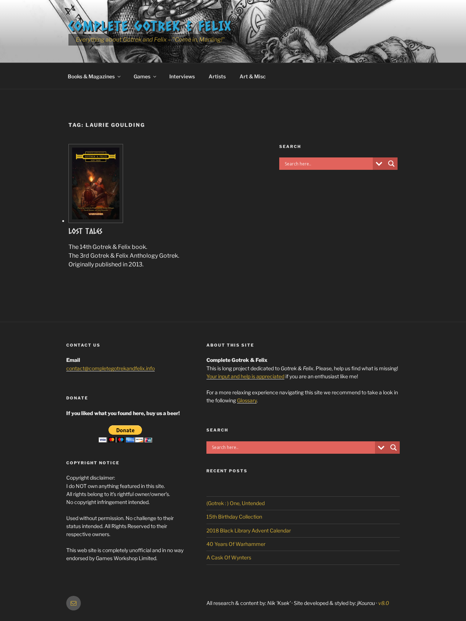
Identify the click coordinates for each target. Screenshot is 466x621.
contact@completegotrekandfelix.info (110, 368)
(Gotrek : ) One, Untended (235, 503)
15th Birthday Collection (234, 516)
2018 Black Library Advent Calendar (248, 530)
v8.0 (383, 603)
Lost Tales (85, 231)
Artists (217, 76)
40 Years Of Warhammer (235, 544)
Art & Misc (253, 76)
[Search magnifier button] (391, 163)
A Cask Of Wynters (228, 557)
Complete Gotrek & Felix (150, 25)
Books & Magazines (91, 76)
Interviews (182, 76)
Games (142, 76)
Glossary (247, 400)
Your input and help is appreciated (245, 376)
